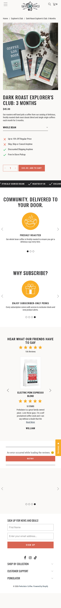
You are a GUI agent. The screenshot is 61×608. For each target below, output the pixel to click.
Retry (30, 458)
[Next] (51, 392)
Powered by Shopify (40, 586)
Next (58, 229)
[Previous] (9, 392)
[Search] (49, 4)
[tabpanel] (30, 229)
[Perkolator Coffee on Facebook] (25, 558)
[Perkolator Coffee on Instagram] (30, 558)
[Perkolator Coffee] (30, 6)
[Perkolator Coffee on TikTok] (35, 558)
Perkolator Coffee (25, 586)
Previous (2, 229)
